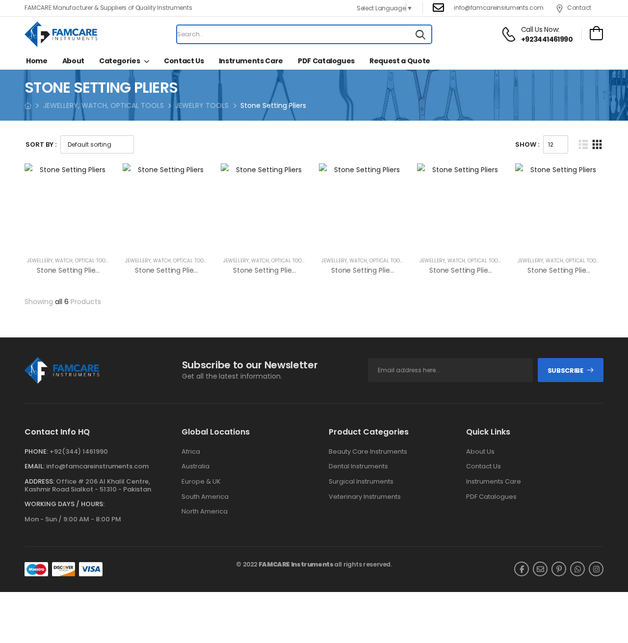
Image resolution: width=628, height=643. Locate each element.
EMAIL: (35, 466)
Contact (579, 7)
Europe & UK (201, 482)
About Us (480, 452)
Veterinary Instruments (365, 497)
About (73, 61)
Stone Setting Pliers (69, 270)
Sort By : (41, 144)
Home (37, 61)
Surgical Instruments (361, 482)
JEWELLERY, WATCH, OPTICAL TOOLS (103, 105)
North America (205, 511)
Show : (527, 144)
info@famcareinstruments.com (97, 466)
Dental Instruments (358, 466)
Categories (119, 61)
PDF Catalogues (326, 61)
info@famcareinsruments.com (498, 7)
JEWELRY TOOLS (202, 105)
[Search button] (420, 34)
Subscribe (565, 370)
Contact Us (184, 61)
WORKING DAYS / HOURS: (65, 504)
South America (205, 497)
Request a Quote (399, 61)
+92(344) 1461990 (79, 451)
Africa (191, 452)
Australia (195, 466)
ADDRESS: (39, 481)
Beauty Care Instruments (368, 452)
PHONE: (36, 451)
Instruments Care (251, 61)
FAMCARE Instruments (296, 564)
